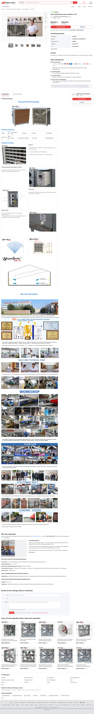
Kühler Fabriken (27, 695)
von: (7, 595)
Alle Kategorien (6, 6)
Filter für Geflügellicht (51, 680)
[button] (71, 2)
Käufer (72, 6)
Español (31, 704)
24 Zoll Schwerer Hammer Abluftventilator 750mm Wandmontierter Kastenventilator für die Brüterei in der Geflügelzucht (28, 666)
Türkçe (78, 704)
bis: (7, 598)
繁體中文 (18, 704)
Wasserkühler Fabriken (16, 695)
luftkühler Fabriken (6, 695)
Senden (11, 612)
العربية (60, 704)
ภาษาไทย (73, 704)
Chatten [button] (83, 27)
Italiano (45, 704)
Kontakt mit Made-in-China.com (42, 702)
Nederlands (65, 704)
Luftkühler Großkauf (65, 695)
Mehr (2, 698)
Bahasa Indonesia (89, 704)
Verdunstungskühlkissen (75, 677)
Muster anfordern (80, 29)
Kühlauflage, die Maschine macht (7, 680)
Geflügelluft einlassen (28, 680)
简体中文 (13, 704)
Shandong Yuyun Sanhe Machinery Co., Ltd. (62, 16)
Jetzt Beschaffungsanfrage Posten (40, 612)
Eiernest (48, 682)
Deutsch (36, 704)
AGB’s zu (48, 709)
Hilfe (79, 6)
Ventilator (32, 9)
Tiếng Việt (82, 704)
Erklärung (16, 702)
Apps (84, 6)
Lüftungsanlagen (25, 9)
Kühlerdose (35, 695)
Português (41, 704)
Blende (71, 680)
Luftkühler (26, 682)
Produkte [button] (22, 2)
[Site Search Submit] (75, 2)
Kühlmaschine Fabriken (53, 695)
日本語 (22, 704)
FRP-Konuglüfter (50, 677)
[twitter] (83, 702)
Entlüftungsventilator (28, 677)
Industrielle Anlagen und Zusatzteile (14, 9)
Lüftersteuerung (73, 682)
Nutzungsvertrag (23, 702)
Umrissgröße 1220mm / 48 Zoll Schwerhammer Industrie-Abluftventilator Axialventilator (9, 641)
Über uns (11, 702)
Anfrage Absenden (60, 27)
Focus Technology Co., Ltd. (46, 707)
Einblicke (70, 702)
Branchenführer (76, 702)
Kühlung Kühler (43, 695)
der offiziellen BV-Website (36, 536)
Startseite (3, 9)
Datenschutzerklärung (31, 702)
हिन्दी (69, 704)
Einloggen (91, 3)
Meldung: (6, 602)
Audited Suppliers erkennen (62, 702)
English (8, 704)
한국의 (56, 704)
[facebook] (80, 702)
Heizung (3, 682)
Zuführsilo (3, 677)
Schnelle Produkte (52, 702)
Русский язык (51, 704)
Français (26, 704)
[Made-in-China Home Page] (8, 2)
